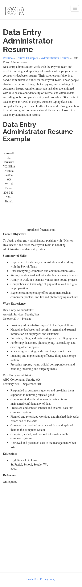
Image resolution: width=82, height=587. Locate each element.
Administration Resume (55, 58)
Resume (8, 58)
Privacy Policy (48, 579)
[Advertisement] (41, 186)
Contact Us (32, 579)
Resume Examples (27, 58)
